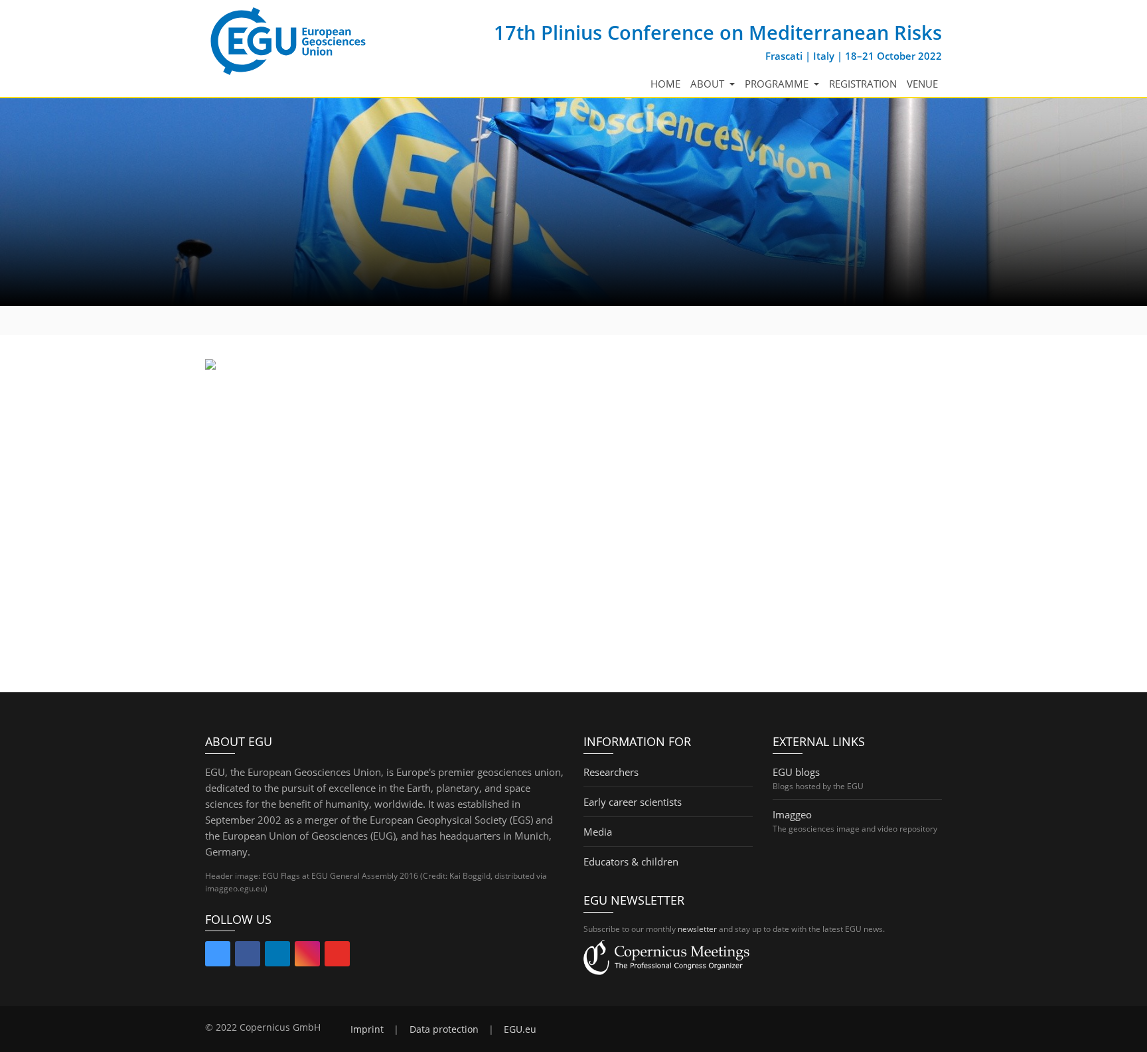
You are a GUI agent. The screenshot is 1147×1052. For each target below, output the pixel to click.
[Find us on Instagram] (307, 956)
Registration (863, 83)
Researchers (611, 772)
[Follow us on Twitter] (217, 956)
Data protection (444, 1029)
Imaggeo (792, 814)
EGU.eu (520, 1029)
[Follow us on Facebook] (247, 956)
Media (597, 831)
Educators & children (630, 861)
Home (665, 83)
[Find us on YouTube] (337, 956)
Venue (922, 83)
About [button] (708, 83)
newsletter (697, 929)
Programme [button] (778, 83)
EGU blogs (796, 772)
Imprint (367, 1029)
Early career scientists (632, 801)
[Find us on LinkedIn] (277, 956)
